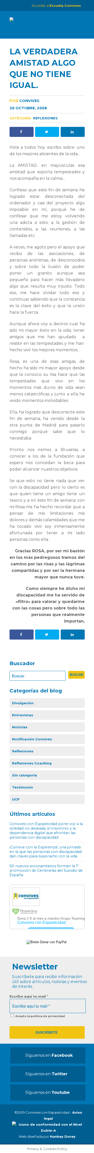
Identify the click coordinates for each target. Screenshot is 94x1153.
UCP (16, 799)
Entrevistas (22, 715)
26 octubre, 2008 (28, 108)
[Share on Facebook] (22, 132)
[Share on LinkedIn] (73, 132)
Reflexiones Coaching (32, 763)
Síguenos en (49, 1055)
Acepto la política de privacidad (40, 1016)
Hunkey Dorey (62, 1136)
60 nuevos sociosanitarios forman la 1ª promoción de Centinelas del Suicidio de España (46, 870)
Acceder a (56, 6)
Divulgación (23, 703)
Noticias (19, 727)
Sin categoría (24, 775)
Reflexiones (45, 118)
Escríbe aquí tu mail (29, 996)
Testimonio (22, 787)
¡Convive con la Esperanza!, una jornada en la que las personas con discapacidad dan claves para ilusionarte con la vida (46, 851)
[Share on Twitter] (47, 132)
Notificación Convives (32, 739)
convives (24, 101)
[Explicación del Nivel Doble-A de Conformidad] (48, 1130)
